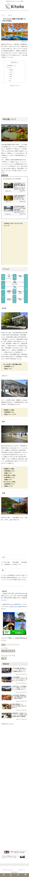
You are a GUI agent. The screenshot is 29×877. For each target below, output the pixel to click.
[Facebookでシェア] (5, 651)
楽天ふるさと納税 (16, 606)
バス (11, 78)
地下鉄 (11, 69)
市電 (11, 76)
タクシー (12, 72)
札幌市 (17, 644)
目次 (12, 62)
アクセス (9, 67)
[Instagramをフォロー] (5, 658)
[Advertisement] (14, 101)
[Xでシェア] (2, 651)
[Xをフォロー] (2, 658)
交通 (8, 644)
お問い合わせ (14, 872)
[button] (14, 651)
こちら (4, 600)
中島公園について (11, 65)
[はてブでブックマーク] (8, 651)
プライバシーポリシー (7, 870)
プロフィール (21, 870)
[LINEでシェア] (11, 651)
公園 (4, 644)
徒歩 (11, 74)
